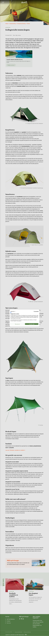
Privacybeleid (36, 311)
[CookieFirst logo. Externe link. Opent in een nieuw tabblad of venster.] (10, 312)
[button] (13, 311)
